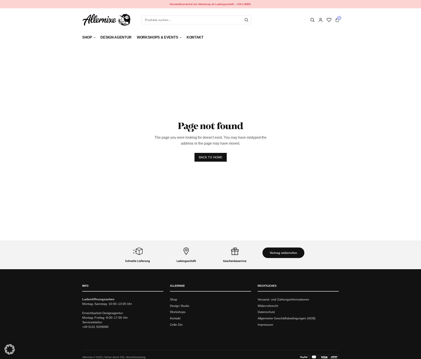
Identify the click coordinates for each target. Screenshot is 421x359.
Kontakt (195, 37)
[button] (283, 253)
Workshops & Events (157, 37)
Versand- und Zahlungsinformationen (283, 299)
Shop (87, 37)
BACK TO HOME (210, 157)
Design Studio (179, 305)
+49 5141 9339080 (95, 326)
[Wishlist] (329, 20)
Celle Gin (176, 324)
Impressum (265, 324)
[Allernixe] (106, 20)
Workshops (178, 312)
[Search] (246, 20)
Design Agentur (116, 37)
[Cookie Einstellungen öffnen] (9, 353)
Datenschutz (266, 312)
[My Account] (320, 20)
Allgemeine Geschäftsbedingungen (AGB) (287, 318)
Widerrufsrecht (268, 305)
